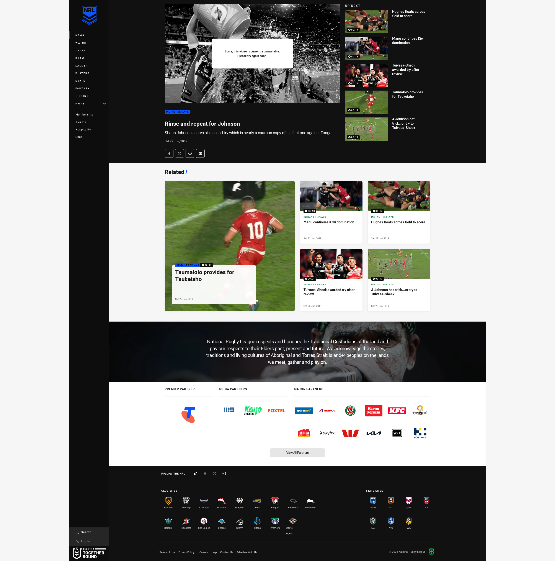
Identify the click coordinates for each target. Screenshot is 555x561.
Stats (80, 80)
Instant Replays (177, 112)
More (80, 103)
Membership (84, 114)
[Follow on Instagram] (224, 473)
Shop (79, 137)
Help (214, 552)
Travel (81, 50)
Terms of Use (167, 552)
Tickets (80, 122)
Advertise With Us (247, 552)
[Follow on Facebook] (205, 473)
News (80, 35)
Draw (80, 58)
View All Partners (297, 452)
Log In (85, 541)
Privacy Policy (186, 552)
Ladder (81, 65)
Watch (81, 42)
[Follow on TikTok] (195, 473)
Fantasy (82, 88)
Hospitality (83, 129)
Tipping (82, 96)
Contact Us (226, 552)
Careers (203, 552)
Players (82, 73)
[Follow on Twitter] (214, 473)
